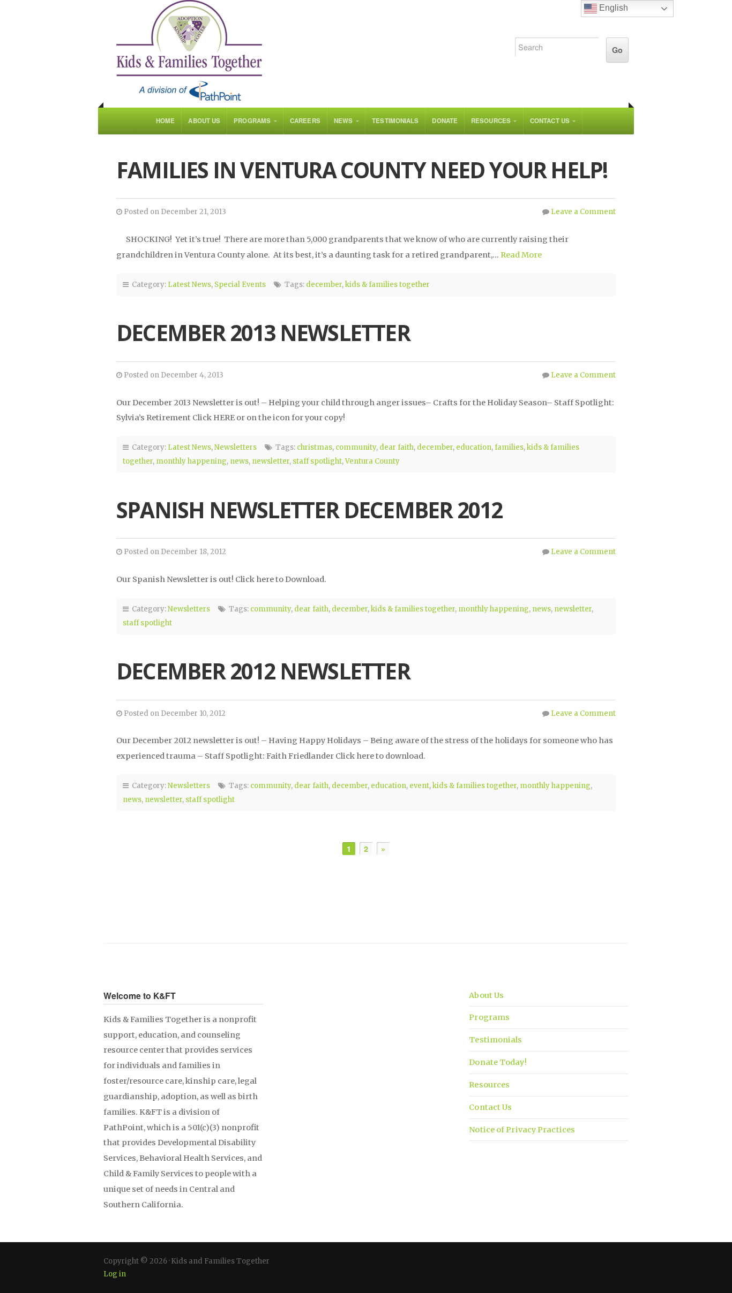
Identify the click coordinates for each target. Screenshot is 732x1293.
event (419, 785)
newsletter (270, 461)
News (343, 120)
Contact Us (550, 120)
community (355, 447)
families (509, 447)
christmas (314, 447)
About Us (204, 120)
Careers (305, 120)
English (612, 7)
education (473, 447)
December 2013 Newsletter (263, 332)
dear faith (396, 447)
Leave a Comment (583, 211)
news (239, 461)
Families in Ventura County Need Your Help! (361, 170)
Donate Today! (497, 1062)
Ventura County (372, 461)
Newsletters (235, 447)
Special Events (240, 284)
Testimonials (395, 120)
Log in (114, 1274)
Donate (445, 120)
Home (165, 120)
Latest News (189, 284)
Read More (521, 255)
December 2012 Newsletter (263, 671)
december (324, 284)
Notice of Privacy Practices (522, 1130)
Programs (252, 120)
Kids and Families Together (297, 51)
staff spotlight (317, 461)
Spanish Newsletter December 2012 (309, 510)
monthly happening (191, 461)
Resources (491, 120)
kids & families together (387, 284)
